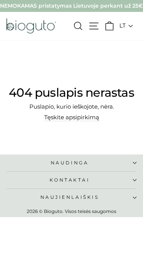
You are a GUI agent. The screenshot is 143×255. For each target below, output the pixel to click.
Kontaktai (70, 180)
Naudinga (69, 163)
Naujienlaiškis (69, 197)
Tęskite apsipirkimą (71, 117)
